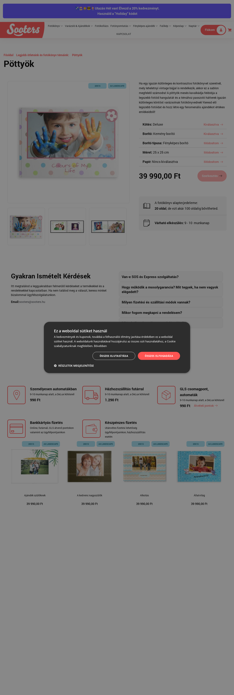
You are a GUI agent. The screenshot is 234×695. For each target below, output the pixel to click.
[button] (74, 366)
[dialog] (117, 347)
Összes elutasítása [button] (114, 355)
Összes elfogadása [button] (159, 355)
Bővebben (100, 346)
